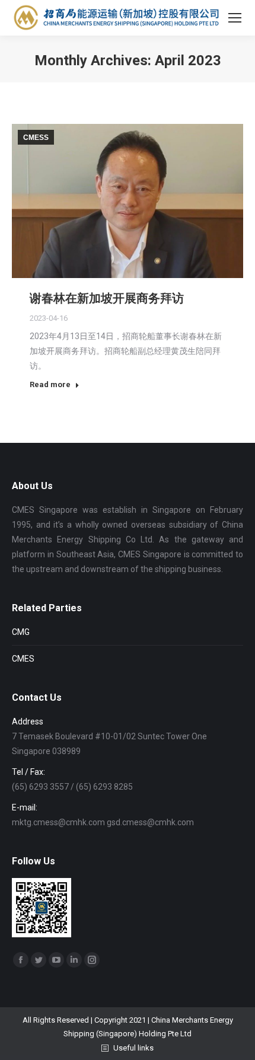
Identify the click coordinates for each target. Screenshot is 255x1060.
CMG (21, 632)
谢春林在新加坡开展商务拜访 (107, 298)
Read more (50, 384)
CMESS (36, 137)
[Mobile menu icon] (235, 17)
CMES (23, 658)
